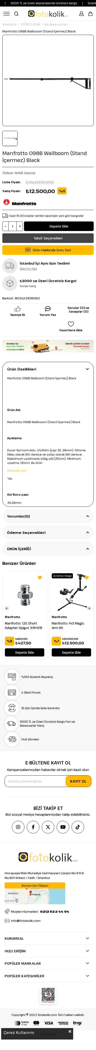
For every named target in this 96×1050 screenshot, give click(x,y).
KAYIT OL (78, 781)
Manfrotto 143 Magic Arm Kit (68, 625)
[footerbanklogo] (48, 1023)
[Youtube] (63, 827)
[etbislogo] (48, 995)
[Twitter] (48, 827)
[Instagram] (18, 827)
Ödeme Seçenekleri (26, 532)
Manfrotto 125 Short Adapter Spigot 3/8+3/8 (23, 625)
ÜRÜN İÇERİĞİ (19, 548)
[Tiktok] (78, 827)
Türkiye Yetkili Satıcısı (18, 173)
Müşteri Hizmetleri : (40, 911)
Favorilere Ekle (40, 578)
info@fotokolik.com (26, 921)
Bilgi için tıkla (28, 268)
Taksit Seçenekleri (48, 238)
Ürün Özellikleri (21, 369)
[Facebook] (33, 827)
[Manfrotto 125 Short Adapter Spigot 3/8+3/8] (24, 593)
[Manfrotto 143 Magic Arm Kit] (71, 593)
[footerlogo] (48, 857)
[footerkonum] (35, 893)
